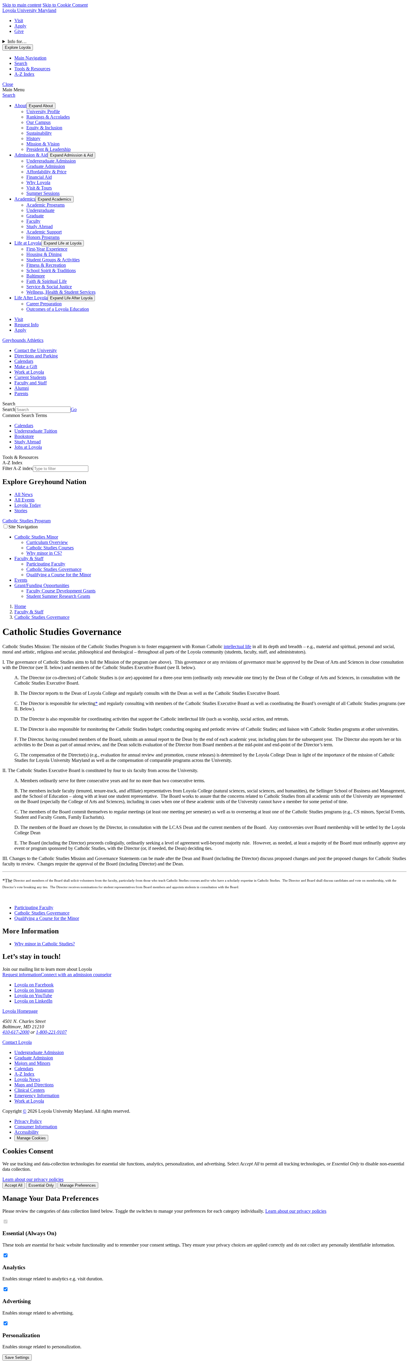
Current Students (30, 377)
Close (7, 84)
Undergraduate (40, 210)
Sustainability (39, 133)
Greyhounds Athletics (22, 340)
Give (19, 31)
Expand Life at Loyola (62, 243)
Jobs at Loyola (28, 447)
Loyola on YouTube (33, 995)
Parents (21, 393)
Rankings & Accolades (48, 116)
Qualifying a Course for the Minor (58, 574)
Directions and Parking (36, 355)
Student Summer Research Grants (58, 596)
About (20, 105)
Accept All (13, 1185)
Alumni (21, 388)
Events (20, 580)
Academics (24, 198)
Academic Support (44, 231)
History (33, 138)
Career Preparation (44, 303)
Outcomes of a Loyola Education (57, 309)
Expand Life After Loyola (71, 298)
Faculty (33, 221)
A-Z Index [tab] (24, 74)
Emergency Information (36, 1095)
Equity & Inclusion (44, 127)
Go (74, 409)
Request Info (26, 324)
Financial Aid (39, 177)
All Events (24, 499)
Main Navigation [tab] (30, 57)
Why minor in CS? (44, 553)
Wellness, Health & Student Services (61, 292)
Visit (18, 20)
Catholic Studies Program (26, 520)
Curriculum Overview (47, 542)
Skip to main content (21, 4)
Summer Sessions (43, 193)
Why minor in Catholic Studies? (44, 943)
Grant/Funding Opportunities (41, 585)
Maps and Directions (34, 1084)
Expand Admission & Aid (71, 155)
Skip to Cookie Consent (65, 4)
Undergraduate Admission (51, 160)
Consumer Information (35, 1126)
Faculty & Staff (28, 558)
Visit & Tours (39, 187)
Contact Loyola (17, 1042)
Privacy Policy (28, 1121)
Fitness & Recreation (46, 265)
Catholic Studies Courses (50, 547)
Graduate (35, 215)
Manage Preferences (78, 1185)
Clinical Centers (29, 1090)
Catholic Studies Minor (36, 536)
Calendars (23, 361)
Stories (20, 510)
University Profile (43, 111)
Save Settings (17, 1357)
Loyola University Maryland (29, 10)
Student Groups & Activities (53, 259)
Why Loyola (38, 182)
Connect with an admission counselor (76, 974)
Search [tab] (20, 63)
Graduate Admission (45, 166)
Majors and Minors (32, 1063)
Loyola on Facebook (34, 984)
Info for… (17, 41)
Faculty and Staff (30, 382)
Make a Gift (25, 366)
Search (8, 95)
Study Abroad (39, 226)
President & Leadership (48, 149)
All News (23, 494)
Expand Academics (54, 199)
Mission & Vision (43, 143)
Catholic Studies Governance (53, 569)
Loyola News (27, 1079)
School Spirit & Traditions (51, 270)
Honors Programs (43, 237)
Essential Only (41, 1185)
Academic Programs (45, 204)
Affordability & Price (46, 171)
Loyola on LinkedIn (33, 1000)
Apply (20, 25)
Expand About (41, 106)
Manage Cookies (31, 1138)
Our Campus (38, 122)
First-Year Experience (46, 248)
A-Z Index (24, 1074)
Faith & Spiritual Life (46, 281)
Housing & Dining (44, 254)
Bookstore (24, 436)
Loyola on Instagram (34, 990)
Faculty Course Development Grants (61, 590)
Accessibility (26, 1132)
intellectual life (237, 646)
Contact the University (35, 350)
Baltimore (35, 275)
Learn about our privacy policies (32, 1179)
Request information (21, 974)
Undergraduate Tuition (35, 430)
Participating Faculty (45, 563)
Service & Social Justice (49, 286)
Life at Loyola (27, 242)
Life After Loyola (31, 297)
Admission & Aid (31, 154)
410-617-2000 (15, 1032)
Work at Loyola (29, 372)
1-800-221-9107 (51, 1032)
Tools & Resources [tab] (32, 68)
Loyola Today (27, 505)
